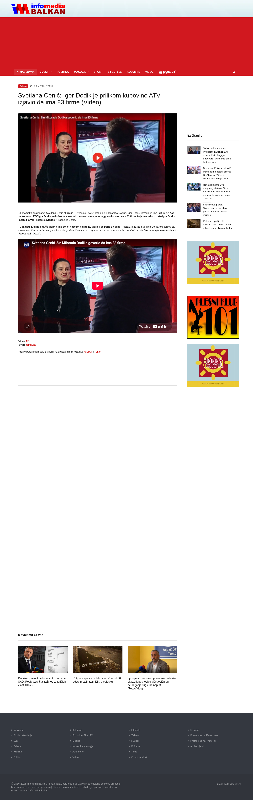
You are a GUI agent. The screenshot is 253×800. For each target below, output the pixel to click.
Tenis (134, 751)
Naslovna (18, 730)
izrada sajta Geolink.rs (229, 783)
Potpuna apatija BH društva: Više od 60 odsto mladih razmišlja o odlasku (217, 224)
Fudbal (135, 740)
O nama (194, 730)
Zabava (135, 735)
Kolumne (77, 730)
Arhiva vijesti (197, 746)
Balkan (17, 746)
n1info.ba (30, 344)
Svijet (16, 740)
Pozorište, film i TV (82, 735)
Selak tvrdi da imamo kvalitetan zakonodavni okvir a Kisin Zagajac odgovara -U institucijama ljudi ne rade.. (217, 155)
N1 (27, 341)
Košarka (135, 746)
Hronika (17, 751)
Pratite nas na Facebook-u (204, 735)
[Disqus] (97, 490)
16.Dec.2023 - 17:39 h (42, 86)
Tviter (97, 351)
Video (75, 757)
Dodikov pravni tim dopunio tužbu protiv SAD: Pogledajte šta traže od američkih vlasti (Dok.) (42, 682)
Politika (17, 757)
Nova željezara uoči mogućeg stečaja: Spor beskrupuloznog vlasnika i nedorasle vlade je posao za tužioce (217, 191)
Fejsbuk (87, 351)
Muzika (76, 740)
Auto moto (78, 751)
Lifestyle (135, 730)
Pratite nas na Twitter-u (203, 740)
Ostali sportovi (139, 757)
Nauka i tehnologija (82, 746)
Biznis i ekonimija (22, 735)
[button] (45, 72)
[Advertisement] (126, 43)
